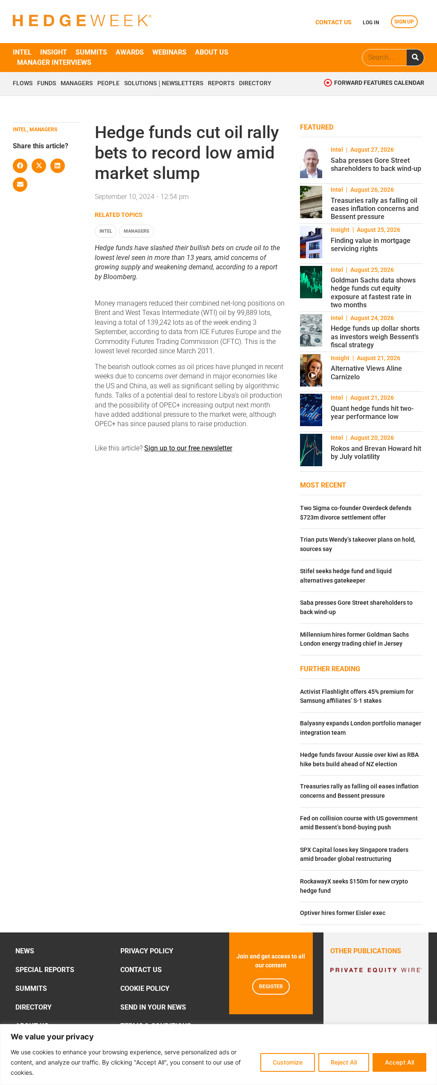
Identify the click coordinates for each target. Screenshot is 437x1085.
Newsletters (182, 84)
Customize (288, 1062)
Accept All (399, 1062)
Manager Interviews (54, 62)
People (108, 84)
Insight (53, 52)
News (24, 951)
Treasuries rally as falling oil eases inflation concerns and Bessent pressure (375, 208)
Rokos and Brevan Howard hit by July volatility (376, 452)
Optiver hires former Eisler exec (342, 913)
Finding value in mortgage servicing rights (371, 245)
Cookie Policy (144, 988)
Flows (22, 84)
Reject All (344, 1062)
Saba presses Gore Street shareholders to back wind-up (376, 164)
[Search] (415, 57)
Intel (22, 52)
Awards (130, 52)
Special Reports (44, 970)
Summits (91, 52)
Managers (77, 84)
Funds (46, 84)
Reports (221, 84)
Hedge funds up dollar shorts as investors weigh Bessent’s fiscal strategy (375, 336)
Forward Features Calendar (379, 83)
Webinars (169, 52)
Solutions (140, 84)
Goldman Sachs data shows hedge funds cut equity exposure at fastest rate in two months (373, 292)
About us (211, 52)
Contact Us (141, 970)
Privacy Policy (146, 951)
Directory (255, 84)
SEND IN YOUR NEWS (153, 1007)
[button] (20, 166)
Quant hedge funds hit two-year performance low (372, 412)
